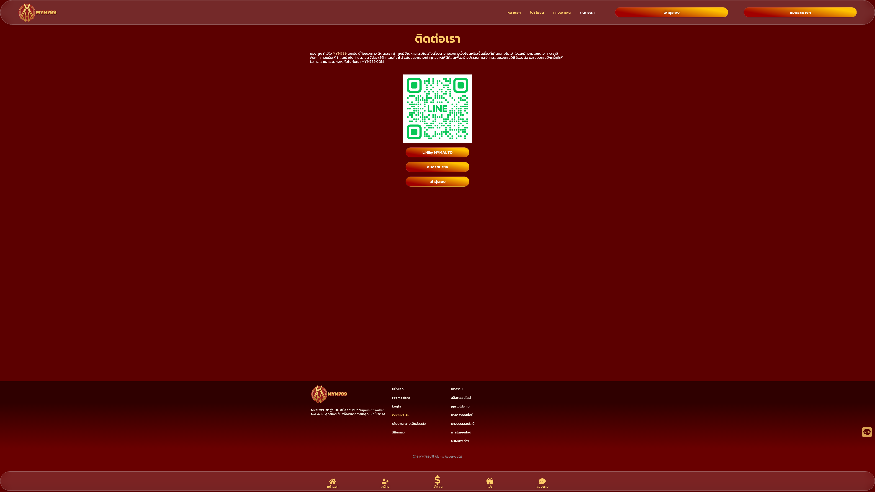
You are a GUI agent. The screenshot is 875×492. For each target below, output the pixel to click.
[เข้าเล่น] (437, 480)
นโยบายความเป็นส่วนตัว (409, 423)
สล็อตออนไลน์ (461, 397)
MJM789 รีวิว (460, 440)
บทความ (457, 389)
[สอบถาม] (542, 481)
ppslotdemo (460, 406)
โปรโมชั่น (537, 12)
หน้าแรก (514, 12)
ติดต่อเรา (587, 12)
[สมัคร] (385, 481)
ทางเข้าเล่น (562, 12)
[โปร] (489, 481)
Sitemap (398, 432)
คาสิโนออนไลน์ (461, 432)
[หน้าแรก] (332, 481)
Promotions (401, 397)
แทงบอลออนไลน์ (462, 423)
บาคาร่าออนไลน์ (462, 415)
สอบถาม (542, 486)
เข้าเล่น (437, 486)
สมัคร (385, 486)
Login (396, 406)
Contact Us (400, 415)
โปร (490, 486)
